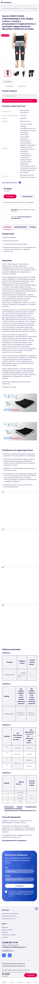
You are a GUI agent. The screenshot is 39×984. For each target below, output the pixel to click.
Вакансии (5, 927)
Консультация (27, 196)
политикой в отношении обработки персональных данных (20, 891)
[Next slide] (36, 73)
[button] (7, 73)
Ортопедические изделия (10, 913)
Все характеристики (9, 182)
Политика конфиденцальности (13, 963)
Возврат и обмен (7, 929)
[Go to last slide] (3, 73)
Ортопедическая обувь (9, 916)
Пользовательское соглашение (13, 966)
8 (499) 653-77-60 (10, 942)
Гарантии (5, 932)
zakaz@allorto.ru (8, 950)
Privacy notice (33, 736)
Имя (6, 867)
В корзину (30, 975)
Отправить (19, 886)
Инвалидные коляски (9, 918)
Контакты (5, 937)
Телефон (8, 875)
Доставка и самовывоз (9, 934)
